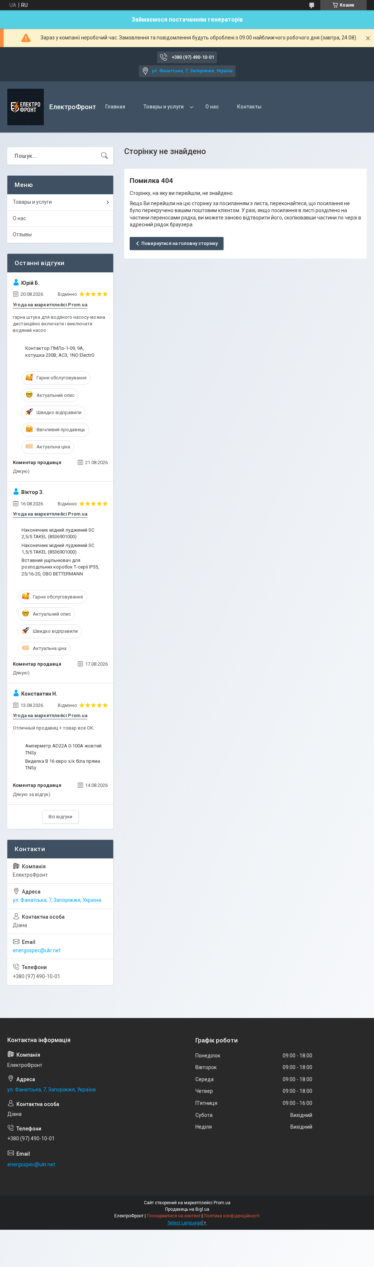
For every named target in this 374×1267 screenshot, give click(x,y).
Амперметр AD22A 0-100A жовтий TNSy (63, 749)
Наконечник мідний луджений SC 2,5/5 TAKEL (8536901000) (58, 533)
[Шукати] (104, 156)
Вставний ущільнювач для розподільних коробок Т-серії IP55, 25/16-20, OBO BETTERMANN (60, 567)
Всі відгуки (60, 816)
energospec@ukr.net (37, 950)
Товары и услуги (164, 107)
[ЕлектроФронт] (25, 107)
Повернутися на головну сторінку (179, 243)
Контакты (249, 107)
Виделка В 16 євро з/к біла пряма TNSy (62, 764)
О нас (212, 107)
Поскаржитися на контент (174, 1215)
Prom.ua (222, 1202)
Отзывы (22, 234)
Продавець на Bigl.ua (187, 1209)
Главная (115, 107)
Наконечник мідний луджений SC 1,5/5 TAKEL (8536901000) (58, 549)
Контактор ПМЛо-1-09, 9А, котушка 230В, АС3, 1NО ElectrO (60, 351)
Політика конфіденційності (232, 1215)
